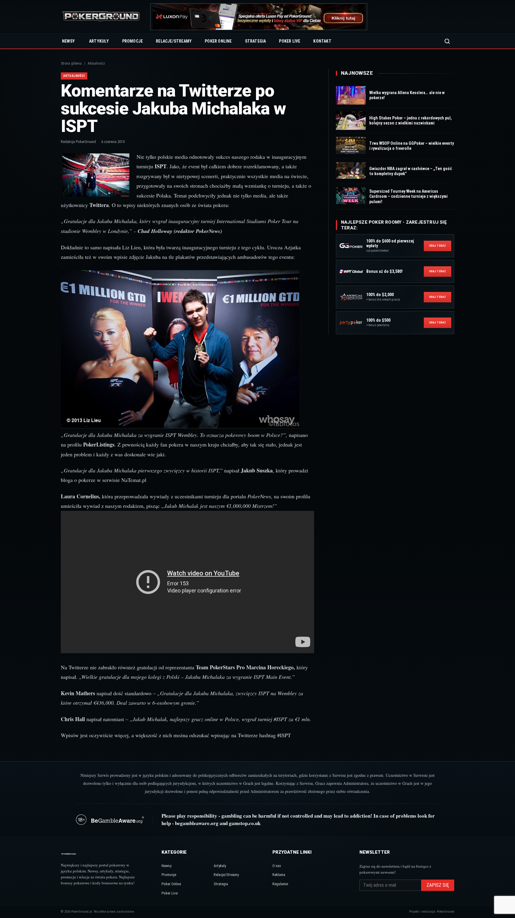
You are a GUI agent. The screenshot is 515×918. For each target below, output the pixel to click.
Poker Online (218, 41)
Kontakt (322, 41)
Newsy (68, 41)
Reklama (278, 874)
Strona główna (71, 63)
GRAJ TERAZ (437, 245)
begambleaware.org (196, 823)
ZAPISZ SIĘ (437, 885)
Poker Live (289, 41)
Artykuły (99, 41)
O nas (276, 865)
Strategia (255, 41)
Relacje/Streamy (174, 41)
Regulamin (280, 884)
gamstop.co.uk (244, 823)
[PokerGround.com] (101, 17)
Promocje (132, 41)
